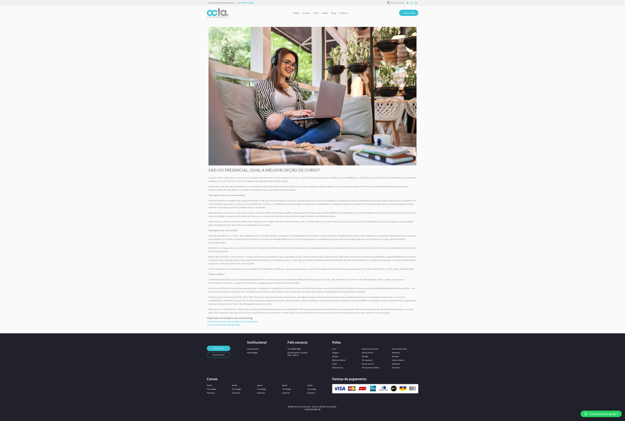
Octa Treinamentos (302, 407)
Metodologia (252, 353)
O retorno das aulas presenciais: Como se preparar (232, 321)
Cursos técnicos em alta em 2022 (224, 324)
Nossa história (253, 349)
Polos (316, 13)
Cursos (306, 13)
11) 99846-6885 (245, 2)
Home (296, 13)
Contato (343, 13)
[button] (601, 414)
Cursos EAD (409, 13)
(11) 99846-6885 (293, 349)
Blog (333, 13)
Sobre (325, 13)
